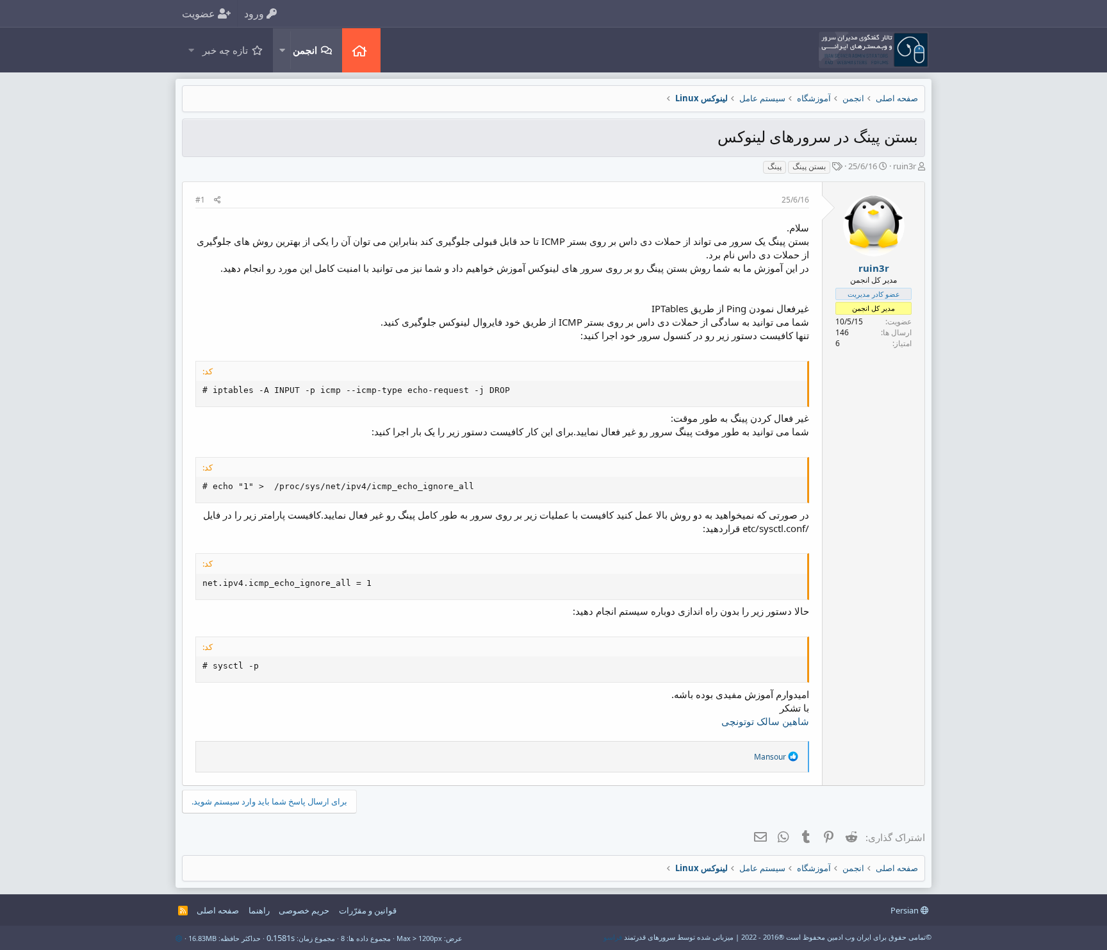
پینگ (774, 166)
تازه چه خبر (225, 50)
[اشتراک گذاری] (217, 200)
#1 (200, 199)
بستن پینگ (809, 166)
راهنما (259, 910)
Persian (905, 910)
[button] (282, 50)
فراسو (612, 937)
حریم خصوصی (304, 910)
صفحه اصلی (361, 50)
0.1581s (280, 938)
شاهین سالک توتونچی (765, 721)
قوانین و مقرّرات (368, 910)
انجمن (305, 50)
